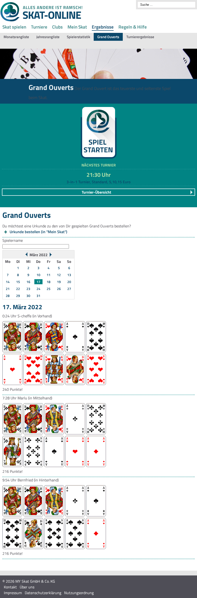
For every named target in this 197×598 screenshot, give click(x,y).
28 (8, 295)
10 (38, 274)
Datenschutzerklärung (43, 593)
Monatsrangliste (16, 37)
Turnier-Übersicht (96, 192)
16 (28, 281)
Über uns (27, 587)
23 (28, 288)
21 (8, 288)
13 (69, 274)
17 (38, 281)
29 (18, 295)
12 (59, 274)
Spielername (12, 240)
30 (28, 295)
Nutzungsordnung (79, 593)
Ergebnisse (103, 26)
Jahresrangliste (48, 37)
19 (59, 281)
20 (69, 281)
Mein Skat (77, 26)
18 (48, 281)
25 (48, 288)
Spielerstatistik (78, 37)
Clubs (57, 26)
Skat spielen (14, 26)
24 (38, 288)
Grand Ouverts (108, 37)
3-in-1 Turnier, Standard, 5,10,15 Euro (98, 182)
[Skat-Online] (41, 20)
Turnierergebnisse (140, 37)
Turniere (39, 26)
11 (48, 274)
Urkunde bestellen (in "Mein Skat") (38, 232)
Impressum (13, 593)
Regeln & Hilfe (132, 26)
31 (38, 295)
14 (8, 281)
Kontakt (10, 587)
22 (18, 288)
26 (59, 288)
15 (18, 281)
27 (69, 288)
